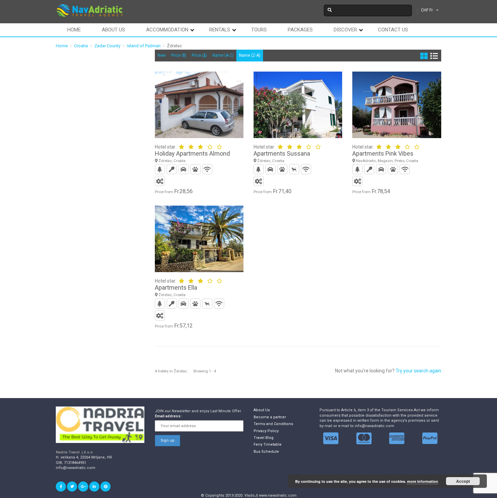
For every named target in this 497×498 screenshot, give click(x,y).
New (162, 55)
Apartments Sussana (282, 153)
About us (113, 30)
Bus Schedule (266, 451)
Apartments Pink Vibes (382, 153)
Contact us (393, 30)
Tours (259, 30)
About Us (262, 410)
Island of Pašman (144, 45)
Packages (300, 30)
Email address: (168, 416)
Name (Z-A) (249, 55)
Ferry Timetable (268, 444)
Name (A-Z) (223, 55)
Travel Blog (264, 438)
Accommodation (167, 30)
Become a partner (270, 417)
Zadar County (107, 45)
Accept (463, 481)
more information (422, 481)
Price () (178, 55)
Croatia (81, 45)
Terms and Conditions (273, 424)
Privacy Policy (266, 431)
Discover (345, 30)
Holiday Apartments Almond (192, 153)
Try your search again (418, 370)
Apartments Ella (176, 287)
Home (74, 30)
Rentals (219, 30)
